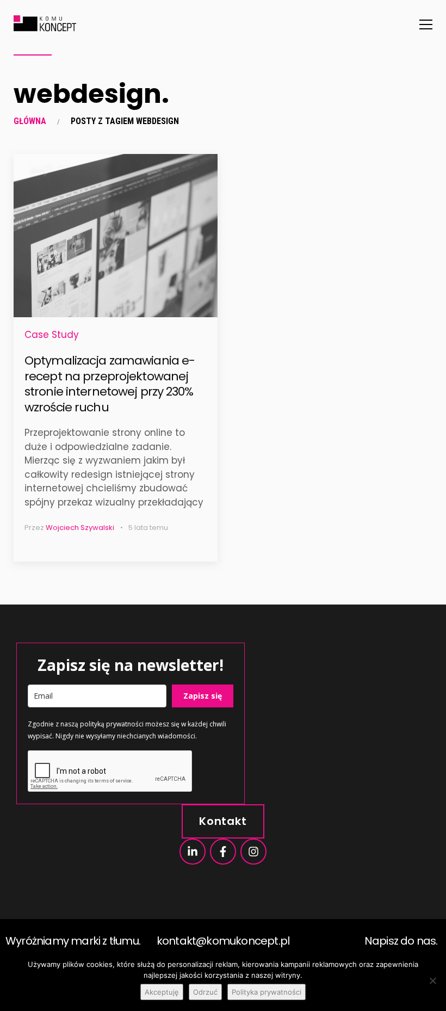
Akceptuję (162, 992)
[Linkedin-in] (192, 852)
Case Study (51, 334)
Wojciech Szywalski (80, 527)
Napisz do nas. (401, 940)
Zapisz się (202, 696)
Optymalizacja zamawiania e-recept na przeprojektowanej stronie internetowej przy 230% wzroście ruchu (109, 384)
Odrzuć (205, 992)
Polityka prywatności (266, 992)
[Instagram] (253, 852)
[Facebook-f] (223, 852)
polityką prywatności (112, 724)
